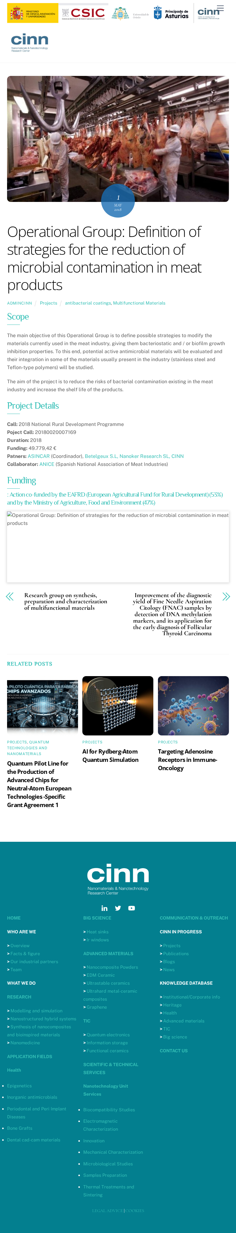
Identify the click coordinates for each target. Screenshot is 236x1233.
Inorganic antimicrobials (32, 1097)
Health (170, 1012)
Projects (48, 302)
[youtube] (131, 907)
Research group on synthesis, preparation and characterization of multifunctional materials (65, 601)
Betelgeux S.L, (101, 456)
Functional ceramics (107, 1050)
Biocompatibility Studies (109, 1109)
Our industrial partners (34, 961)
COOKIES (134, 1210)
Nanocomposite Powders (112, 967)
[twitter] (118, 907)
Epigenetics (19, 1085)
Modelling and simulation (36, 1010)
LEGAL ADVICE (107, 1210)
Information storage (107, 1042)
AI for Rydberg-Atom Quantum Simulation (110, 755)
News (169, 969)
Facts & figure (25, 953)
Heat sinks (97, 931)
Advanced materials (183, 1020)
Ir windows (98, 939)
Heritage (172, 1004)
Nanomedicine (25, 1042)
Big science (175, 1036)
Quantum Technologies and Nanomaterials (28, 748)
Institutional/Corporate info (191, 996)
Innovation (93, 1140)
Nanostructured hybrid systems (43, 1018)
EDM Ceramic (101, 975)
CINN (177, 456)
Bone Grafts (19, 1128)
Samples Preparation (105, 1175)
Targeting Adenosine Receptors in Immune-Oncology (187, 759)
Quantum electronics (108, 1034)
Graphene (97, 1007)
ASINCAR (39, 456)
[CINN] (30, 55)
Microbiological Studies (108, 1163)
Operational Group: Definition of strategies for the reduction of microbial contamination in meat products (104, 257)
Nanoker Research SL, (145, 456)
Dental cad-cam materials (33, 1139)
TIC (166, 1028)
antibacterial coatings (88, 302)
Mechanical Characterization (113, 1152)
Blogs (169, 961)
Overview (20, 945)
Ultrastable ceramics (108, 983)
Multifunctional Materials (139, 302)
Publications (176, 953)
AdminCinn (19, 303)
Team (16, 969)
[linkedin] (104, 907)
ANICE (46, 464)
